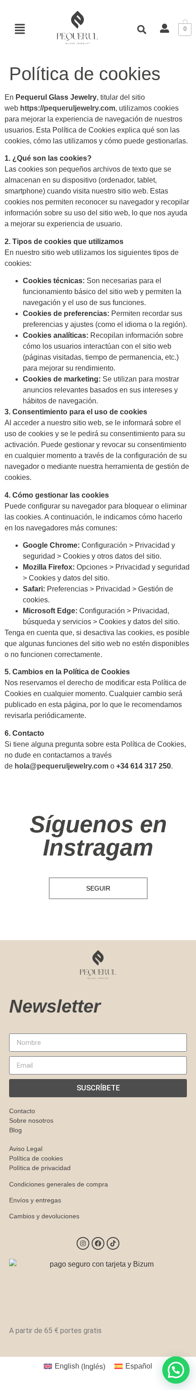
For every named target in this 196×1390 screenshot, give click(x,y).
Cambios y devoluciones (44, 1216)
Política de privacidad (40, 1167)
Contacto (22, 1111)
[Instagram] (83, 1243)
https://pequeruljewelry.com (67, 108)
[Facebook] (98, 1243)
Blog (15, 1130)
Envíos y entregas (35, 1200)
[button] (19, 30)
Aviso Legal (25, 1148)
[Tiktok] (113, 1243)
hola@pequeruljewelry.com (61, 766)
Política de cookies (36, 1158)
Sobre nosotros (31, 1120)
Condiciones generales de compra (58, 1184)
